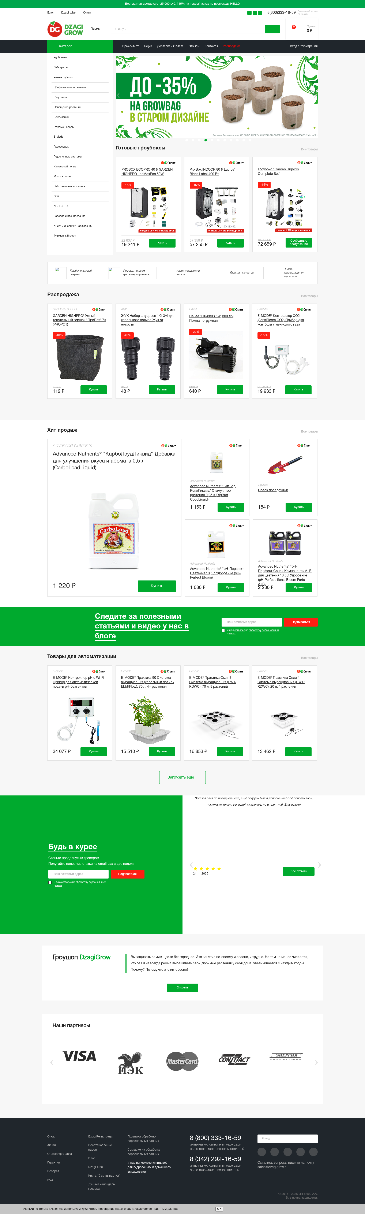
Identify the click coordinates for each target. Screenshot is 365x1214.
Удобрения (60, 57)
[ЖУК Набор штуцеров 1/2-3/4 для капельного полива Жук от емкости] (148, 358)
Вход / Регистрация (304, 46)
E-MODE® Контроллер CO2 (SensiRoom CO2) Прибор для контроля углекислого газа (280, 320)
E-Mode (58, 137)
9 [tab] (237, 140)
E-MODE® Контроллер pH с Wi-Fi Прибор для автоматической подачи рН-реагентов (78, 682)
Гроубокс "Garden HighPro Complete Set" (278, 171)
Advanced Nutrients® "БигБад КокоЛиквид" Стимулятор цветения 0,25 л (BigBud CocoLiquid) (213, 492)
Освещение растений (67, 107)
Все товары (309, 149)
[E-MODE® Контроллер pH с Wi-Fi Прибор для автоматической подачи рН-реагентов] (80, 720)
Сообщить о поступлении (299, 243)
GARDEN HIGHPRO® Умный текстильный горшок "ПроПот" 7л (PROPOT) (79, 320)
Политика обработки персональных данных (143, 1139)
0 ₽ (309, 31)
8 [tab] (231, 140)
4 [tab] (206, 140)
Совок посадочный (273, 490)
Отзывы (194, 46)
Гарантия (53, 1162)
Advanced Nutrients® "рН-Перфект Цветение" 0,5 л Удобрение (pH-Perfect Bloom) (217, 573)
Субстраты (61, 67)
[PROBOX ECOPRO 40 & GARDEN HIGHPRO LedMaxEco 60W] (148, 208)
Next (315, 95)
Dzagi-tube (95, 1167)
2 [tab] (193, 140)
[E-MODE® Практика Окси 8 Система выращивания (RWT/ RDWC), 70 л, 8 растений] (216, 720)
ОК (219, 1209)
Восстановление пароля (100, 1147)
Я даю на (253, 632)
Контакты (211, 46)
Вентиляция (61, 117)
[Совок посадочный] (285, 465)
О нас (51, 1136)
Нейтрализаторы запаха (69, 186)
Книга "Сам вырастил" (104, 1175)
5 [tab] (212, 140)
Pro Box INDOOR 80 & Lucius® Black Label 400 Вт (212, 172)
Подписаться (301, 622)
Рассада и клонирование (69, 216)
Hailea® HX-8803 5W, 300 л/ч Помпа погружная (211, 318)
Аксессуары (61, 147)
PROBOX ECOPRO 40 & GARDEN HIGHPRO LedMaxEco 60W (147, 172)
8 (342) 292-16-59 (215, 1159)
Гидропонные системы (68, 157)
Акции (148, 46)
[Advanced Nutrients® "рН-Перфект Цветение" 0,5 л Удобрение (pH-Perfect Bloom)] (217, 544)
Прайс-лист (130, 46)
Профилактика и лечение (70, 87)
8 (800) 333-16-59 (215, 1138)
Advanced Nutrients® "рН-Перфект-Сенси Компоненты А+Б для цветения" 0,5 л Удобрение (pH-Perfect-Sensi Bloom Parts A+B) (285, 572)
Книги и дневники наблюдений (73, 226)
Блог (50, 12)
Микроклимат (62, 176)
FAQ (50, 1180)
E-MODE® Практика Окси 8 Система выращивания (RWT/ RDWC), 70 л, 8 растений (212, 682)
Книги (87, 12)
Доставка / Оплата (170, 46)
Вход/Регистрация (101, 1136)
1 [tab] (187, 140)
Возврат (53, 1171)
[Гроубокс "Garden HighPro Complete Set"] (285, 208)
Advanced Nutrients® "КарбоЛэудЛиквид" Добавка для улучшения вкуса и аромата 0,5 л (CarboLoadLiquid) (114, 461)
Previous (115, 95)
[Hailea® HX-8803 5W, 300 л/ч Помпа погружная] (216, 355)
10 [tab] (244, 140)
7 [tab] (225, 140)
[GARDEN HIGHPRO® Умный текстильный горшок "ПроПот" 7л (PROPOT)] (80, 358)
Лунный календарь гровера (101, 1186)
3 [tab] (199, 140)
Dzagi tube (68, 12)
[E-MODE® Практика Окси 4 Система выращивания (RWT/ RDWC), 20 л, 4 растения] (284, 720)
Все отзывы (298, 871)
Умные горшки (63, 77)
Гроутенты (60, 97)
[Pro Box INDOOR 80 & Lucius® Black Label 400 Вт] (217, 208)
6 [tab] (218, 140)
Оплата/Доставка (59, 1154)
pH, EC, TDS (61, 206)
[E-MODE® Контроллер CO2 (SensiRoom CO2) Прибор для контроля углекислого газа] (284, 358)
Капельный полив (65, 167)
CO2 (56, 196)
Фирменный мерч (65, 236)
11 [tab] (250, 140)
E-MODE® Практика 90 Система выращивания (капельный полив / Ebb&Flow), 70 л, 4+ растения (147, 682)
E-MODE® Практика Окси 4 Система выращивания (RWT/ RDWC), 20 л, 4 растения (281, 682)
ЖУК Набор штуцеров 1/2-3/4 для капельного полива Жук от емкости (147, 320)
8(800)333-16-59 (281, 13)
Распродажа (232, 46)
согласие (239, 630)
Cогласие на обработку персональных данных (144, 1152)
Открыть (182, 987)
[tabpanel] (218, 97)
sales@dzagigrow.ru (272, 1167)
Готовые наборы (64, 127)
